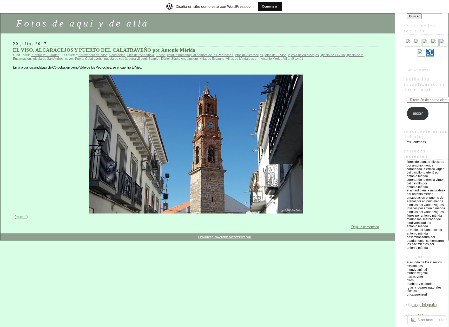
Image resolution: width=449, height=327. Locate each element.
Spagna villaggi (136, 59)
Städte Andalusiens (185, 59)
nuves (69, 59)
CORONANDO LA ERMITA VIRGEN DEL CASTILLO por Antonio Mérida (426, 183)
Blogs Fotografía (424, 305)
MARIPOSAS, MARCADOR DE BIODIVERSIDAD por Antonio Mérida (424, 222)
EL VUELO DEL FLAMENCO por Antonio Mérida (424, 231)
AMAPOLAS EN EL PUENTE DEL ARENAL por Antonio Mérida (425, 199)
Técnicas (412, 291)
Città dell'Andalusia (140, 55)
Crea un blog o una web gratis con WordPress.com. (224, 236)
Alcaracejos (117, 55)
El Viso (161, 55)
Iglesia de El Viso (332, 55)
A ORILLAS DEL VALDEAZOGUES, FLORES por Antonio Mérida (426, 213)
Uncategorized (417, 294)
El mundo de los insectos (424, 262)
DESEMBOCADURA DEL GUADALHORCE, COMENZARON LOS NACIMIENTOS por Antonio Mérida (425, 242)
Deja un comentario (365, 227)
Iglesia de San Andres (47, 59)
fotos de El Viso (275, 55)
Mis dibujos (415, 266)
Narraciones (415, 276)
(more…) (21, 217)
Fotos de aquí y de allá (82, 23)
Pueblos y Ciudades (45, 55)
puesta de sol (113, 59)
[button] (196, 144)
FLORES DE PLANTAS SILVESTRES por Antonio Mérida (425, 163)
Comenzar (270, 6)
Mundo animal (417, 269)
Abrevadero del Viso (92, 55)
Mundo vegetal (417, 273)
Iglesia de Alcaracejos (303, 55)
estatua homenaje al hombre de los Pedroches (200, 55)
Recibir (417, 113)
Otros (410, 280)
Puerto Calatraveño (89, 59)
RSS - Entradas (416, 142)
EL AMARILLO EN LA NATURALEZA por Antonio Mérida (426, 192)
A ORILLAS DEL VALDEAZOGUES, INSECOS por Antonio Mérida (426, 206)
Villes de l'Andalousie (241, 59)
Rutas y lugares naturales (424, 287)
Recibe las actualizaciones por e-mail (424, 84)
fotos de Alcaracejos (249, 55)
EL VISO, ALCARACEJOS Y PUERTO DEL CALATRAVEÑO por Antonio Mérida (104, 50)
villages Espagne (212, 59)
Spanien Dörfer (159, 59)
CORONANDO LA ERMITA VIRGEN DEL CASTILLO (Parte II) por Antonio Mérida (426, 172)
